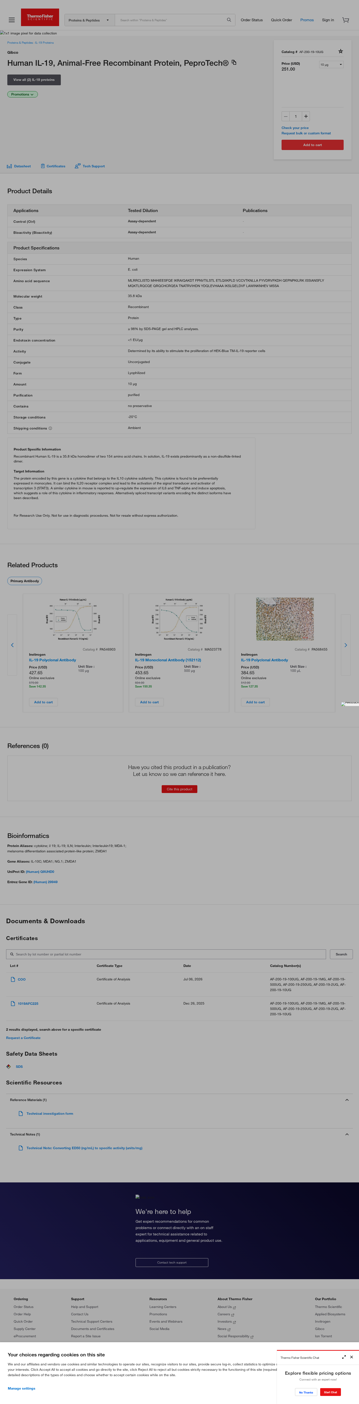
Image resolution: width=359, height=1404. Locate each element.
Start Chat (330, 1392)
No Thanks (306, 1392)
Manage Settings (21, 1388)
